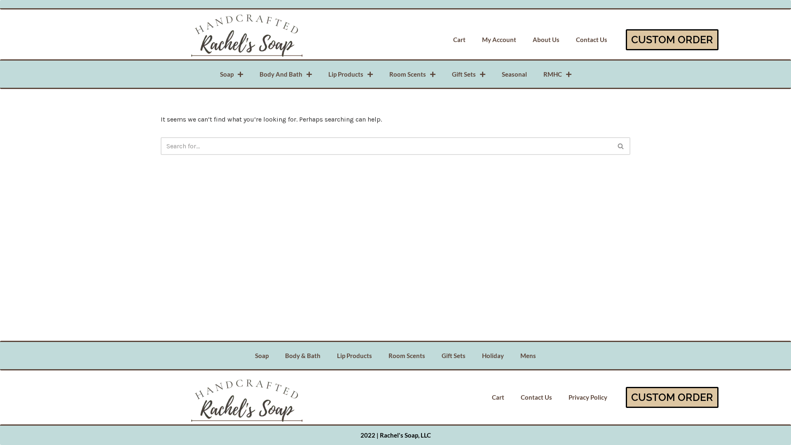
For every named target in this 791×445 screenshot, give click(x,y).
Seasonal (514, 74)
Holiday (493, 355)
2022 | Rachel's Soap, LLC (395, 435)
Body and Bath (281, 74)
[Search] (621, 146)
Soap (227, 74)
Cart (459, 39)
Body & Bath (303, 355)
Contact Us (591, 39)
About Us (546, 39)
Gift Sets (464, 74)
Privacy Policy (588, 397)
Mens (528, 355)
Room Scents (407, 74)
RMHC (552, 74)
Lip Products (345, 74)
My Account (499, 39)
